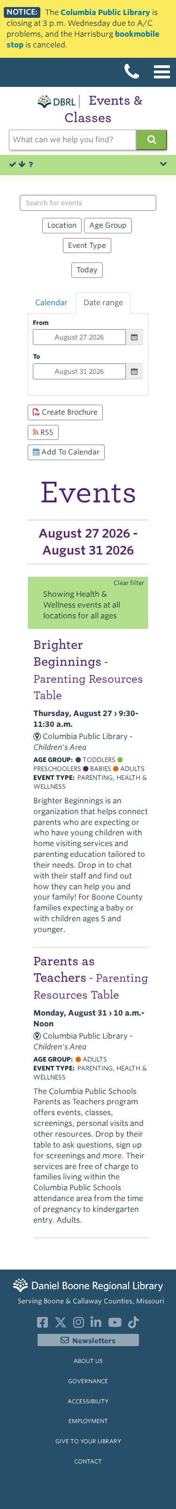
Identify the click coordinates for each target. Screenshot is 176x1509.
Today (87, 269)
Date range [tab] (103, 302)
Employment (88, 1420)
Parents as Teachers (90, 977)
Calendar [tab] (51, 302)
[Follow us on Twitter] (60, 1324)
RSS (46, 432)
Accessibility (88, 1401)
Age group (108, 225)
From (41, 322)
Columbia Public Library (105, 12)
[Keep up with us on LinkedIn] (96, 1324)
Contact (88, 1461)
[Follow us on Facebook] (42, 1324)
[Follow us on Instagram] (78, 1324)
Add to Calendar (69, 451)
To (36, 356)
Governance (88, 1381)
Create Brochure (69, 412)
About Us (88, 1360)
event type (87, 245)
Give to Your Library (88, 1441)
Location (62, 225)
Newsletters (93, 1341)
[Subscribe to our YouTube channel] (115, 1324)
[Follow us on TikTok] (133, 1324)
